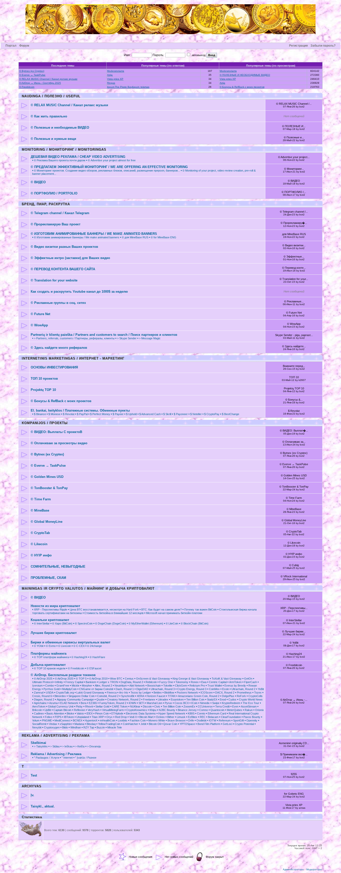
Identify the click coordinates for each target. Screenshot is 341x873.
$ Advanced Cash (150, 414)
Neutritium (121, 685)
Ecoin (225, 689)
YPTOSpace (187, 723)
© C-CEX (79, 645)
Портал (10, 45)
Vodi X (133, 716)
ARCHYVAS (31, 786)
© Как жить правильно (49, 116)
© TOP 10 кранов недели (49, 668)
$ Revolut (68, 414)
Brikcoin (37, 709)
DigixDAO (142, 689)
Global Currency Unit (60, 706)
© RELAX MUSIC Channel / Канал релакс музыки (48, 79)
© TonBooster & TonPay (49, 488)
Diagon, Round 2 (44, 699)
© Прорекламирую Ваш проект (55, 224)
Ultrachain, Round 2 (243, 689)
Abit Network (137, 685)
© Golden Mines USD (47, 477)
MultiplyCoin (69, 689)
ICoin (194, 702)
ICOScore (206, 692)
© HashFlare (97, 657)
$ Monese (54, 414)
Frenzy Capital (74, 682)
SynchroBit (127, 696)
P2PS (58, 716)
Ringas (111, 83)
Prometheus (244, 692)
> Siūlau (55, 746)
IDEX (89, 713)
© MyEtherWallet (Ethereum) (146, 623)
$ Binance (40, 414)
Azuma (53, 702)
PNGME (47, 720)
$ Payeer (118, 414)
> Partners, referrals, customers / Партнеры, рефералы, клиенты (74, 338)
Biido (65, 727)
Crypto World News (251, 699)
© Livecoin (64, 645)
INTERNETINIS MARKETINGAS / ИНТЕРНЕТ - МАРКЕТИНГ (73, 358)
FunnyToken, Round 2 (112, 702)
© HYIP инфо (41, 555)
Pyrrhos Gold (51, 689)
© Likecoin (39, 544)
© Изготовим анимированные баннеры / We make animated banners (76, 237)
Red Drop (121, 716)
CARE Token (120, 706)
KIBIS (191, 713)
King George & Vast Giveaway (190, 678)
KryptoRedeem (231, 702)
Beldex (158, 692)
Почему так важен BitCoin (200, 609)
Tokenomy (181, 682)
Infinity (59, 682)
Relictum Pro (197, 685)
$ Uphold (131, 414)
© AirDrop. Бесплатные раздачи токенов (63, 675)
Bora (83, 702)
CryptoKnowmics (136, 709)
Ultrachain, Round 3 (163, 689)
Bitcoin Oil (155, 723)
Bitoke (70, 713)
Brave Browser (177, 720)
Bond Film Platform (208, 723)
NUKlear (135, 706)
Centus (129, 678)
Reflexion (79, 709)
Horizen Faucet (156, 696)
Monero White (156, 720)
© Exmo (51, 645)
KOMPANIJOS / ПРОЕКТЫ (45, 423)
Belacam (213, 716)
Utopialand (82, 716)
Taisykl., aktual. (43, 806)
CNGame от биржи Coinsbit (96, 689)
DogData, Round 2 (132, 682)
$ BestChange (230, 414)
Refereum (225, 720)
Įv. (32, 795)
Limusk (181, 716)
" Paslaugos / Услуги (46, 757)
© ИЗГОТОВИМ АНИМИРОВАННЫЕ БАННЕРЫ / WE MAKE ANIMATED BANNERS (94, 234)
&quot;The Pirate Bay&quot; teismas (128, 87)
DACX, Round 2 (224, 692)
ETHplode (117, 713)
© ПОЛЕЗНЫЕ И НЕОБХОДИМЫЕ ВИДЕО (245, 75)
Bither (170, 716)
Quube (100, 699)
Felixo (48, 716)
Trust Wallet (214, 685)
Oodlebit (201, 720)
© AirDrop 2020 (64, 678)
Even (235, 706)
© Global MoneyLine (46, 522)
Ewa (203, 682)
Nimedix (205, 702)
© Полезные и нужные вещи (53, 139)
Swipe (215, 702)
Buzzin (101, 727)
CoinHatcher (130, 723)
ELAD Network (69, 702)
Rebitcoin (151, 682)
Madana (79, 723)
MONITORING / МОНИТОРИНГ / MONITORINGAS (64, 149)
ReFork (241, 696)
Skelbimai (38, 743)
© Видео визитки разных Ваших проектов (64, 247)
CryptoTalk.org (65, 692)
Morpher (87, 685)
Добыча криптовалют (48, 665)
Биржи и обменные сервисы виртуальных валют (70, 642)
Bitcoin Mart (146, 716)
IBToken (69, 716)
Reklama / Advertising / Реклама (56, 754)
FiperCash (250, 682)
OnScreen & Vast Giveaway (153, 678)
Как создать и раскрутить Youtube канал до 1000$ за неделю (79, 291)
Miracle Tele (114, 727)
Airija (110, 75)
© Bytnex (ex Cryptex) (31, 71)
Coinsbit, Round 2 (108, 696)
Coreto (201, 713)
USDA (49, 692)
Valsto (80, 713)
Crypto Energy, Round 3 (191, 689)
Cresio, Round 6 (42, 696)
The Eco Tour (251, 702)
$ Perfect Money (100, 414)
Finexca (112, 692)
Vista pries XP (115, 79)
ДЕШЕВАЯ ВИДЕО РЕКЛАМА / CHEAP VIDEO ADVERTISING (78, 157)
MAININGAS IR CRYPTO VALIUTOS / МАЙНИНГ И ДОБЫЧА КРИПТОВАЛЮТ (88, 588)
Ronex (195, 682)
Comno (203, 709)
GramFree (62, 685)
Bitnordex (60, 696)
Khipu (153, 709)
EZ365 (93, 702)
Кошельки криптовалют (50, 620)
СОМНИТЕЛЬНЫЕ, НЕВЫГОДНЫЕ (58, 566)
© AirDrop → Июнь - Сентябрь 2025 (40, 83)
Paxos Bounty (251, 716)
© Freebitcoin (26, 87)
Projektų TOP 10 (43, 390)
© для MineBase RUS (135, 237)
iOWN (132, 702)
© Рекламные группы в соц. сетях (58, 303)
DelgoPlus (228, 696)
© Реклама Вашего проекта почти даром (59, 160)
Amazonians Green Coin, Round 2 (198, 696)
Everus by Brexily (235, 685)
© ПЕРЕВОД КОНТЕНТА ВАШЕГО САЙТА (63, 269)
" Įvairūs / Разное (85, 757)
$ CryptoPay (211, 414)
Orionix (259, 709)
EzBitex (192, 716)
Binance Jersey (187, 709)
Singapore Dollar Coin (81, 696)
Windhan (75, 727)
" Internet (67, 757)
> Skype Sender (127, 338)
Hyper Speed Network (171, 713)
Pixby (79, 706)
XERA (140, 696)
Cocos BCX (181, 702)
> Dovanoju (94, 746)
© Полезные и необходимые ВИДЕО (60, 127)
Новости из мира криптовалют (55, 606)
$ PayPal (82, 414)
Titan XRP (98, 716)
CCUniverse (205, 706)
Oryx (109, 716)
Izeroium (37, 685)
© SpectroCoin (84, 623)
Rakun (249, 709)
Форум (24, 45)
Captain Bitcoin (62, 709)
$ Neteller (196, 414)
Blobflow (169, 692)
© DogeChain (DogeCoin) (110, 623)
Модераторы (314, 869)
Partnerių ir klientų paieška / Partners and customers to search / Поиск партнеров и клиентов (104, 335)
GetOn (248, 678)
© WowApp (39, 325)
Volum (35, 720)
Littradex (163, 699)
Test (34, 775)
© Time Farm (41, 499)
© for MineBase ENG (163, 237)
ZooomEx (189, 706)
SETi (141, 702)
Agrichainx (40, 702)
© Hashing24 (79, 657)
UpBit (47, 709)
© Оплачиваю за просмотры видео (59, 443)
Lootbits (122, 720)
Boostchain (154, 685)
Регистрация (298, 45)
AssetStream (249, 706)
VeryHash (94, 709)
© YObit (38, 645)
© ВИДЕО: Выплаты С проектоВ (56, 432)
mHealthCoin (107, 720)
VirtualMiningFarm (113, 709)
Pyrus (168, 702)
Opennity (251, 720)
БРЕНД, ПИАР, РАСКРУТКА (46, 204)
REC (202, 716)
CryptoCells (255, 696)
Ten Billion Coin (195, 699)
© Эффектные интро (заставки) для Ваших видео (70, 258)
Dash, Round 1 (125, 689)
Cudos (232, 699)
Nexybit (36, 727)
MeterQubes (234, 709)
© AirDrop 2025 (43, 678)
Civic (157, 706)
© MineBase (40, 510)
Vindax (53, 723)
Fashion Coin (138, 720)
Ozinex (160, 716)
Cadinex (39, 713)
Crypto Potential (244, 723)
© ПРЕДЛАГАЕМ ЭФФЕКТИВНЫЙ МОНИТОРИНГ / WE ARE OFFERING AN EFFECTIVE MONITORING (109, 167)
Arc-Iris (123, 692)
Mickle (75, 685)
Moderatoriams (115, 71)
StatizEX (212, 699)
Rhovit (89, 706)
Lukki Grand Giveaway (90, 692)
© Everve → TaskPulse (32, 75)
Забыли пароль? (323, 45)
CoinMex (214, 689)
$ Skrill (167, 414)
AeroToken (38, 706)
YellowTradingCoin (109, 723)
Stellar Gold (102, 706)
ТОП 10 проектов (44, 378)
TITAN (171, 696)
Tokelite (167, 685)
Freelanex (149, 699)
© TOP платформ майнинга (51, 657)
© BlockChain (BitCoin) (194, 623)
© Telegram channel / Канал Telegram (60, 213)
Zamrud (38, 692)
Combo (49, 685)
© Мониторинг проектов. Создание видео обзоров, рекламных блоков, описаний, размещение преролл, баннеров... (107, 170)
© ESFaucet (94, 668)
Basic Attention (55, 713)
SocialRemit (39, 723)
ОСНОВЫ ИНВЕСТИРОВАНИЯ (54, 367)
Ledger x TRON (108, 682)
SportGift (238, 720)
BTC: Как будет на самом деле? (161, 609)
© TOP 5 (81, 678)
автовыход (198, 55)
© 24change (94, 645)
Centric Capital (218, 682)
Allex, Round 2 (103, 685)
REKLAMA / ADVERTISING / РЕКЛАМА (56, 735)
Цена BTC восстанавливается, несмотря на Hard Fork (104, 609)
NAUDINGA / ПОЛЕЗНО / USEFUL (51, 96)
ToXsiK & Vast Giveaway (227, 678)
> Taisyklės (41, 746)
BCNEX (77, 720)
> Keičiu (80, 746)
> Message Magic (150, 338)
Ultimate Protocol (42, 682)
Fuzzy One (166, 682)
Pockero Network (187, 692)
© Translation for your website (54, 280)
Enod (223, 699)
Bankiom (91, 682)
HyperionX (91, 720)
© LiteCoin (172, 623)
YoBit (261, 689)
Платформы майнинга (48, 653)
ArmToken (235, 682)
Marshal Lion (154, 702)
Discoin (147, 706)
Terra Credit (222, 706)
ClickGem (181, 685)
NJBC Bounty (167, 709)
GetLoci (227, 723)
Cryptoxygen (52, 727)
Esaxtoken (177, 699)
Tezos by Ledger (141, 692)
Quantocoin (217, 709)
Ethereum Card (217, 713)
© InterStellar (42, 623)
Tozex (258, 692)
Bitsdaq (91, 723)
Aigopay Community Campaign (75, 699)
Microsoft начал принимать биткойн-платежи (174, 612)
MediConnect (62, 720)
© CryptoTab (40, 533)
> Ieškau (67, 746)
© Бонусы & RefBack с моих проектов (242, 87)
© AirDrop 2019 (98, 678)
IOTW (212, 720)
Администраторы (293, 869)
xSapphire (66, 723)
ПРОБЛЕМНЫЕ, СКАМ (48, 578)
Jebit (143, 723)
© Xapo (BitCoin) (62, 623)
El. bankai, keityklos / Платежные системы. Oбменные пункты (80, 410)
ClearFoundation (231, 716)
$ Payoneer (181, 414)
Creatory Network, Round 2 (124, 699)
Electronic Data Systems (141, 713)
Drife (191, 720)
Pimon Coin (102, 713)
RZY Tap (88, 727)
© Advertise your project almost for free (112, 160)
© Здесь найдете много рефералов (59, 347)
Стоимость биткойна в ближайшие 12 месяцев (114, 612)
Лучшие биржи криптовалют (54, 633)
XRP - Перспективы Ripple (50, 609)
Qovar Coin (170, 723)
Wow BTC (116, 678)
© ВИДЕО (38, 182)
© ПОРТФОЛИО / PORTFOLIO (54, 193)
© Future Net (40, 314)
